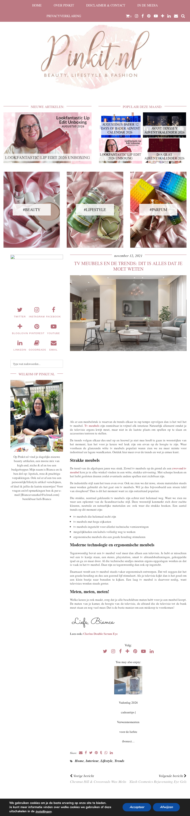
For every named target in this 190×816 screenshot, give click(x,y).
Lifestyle (107, 760)
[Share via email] (81, 753)
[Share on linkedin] (111, 753)
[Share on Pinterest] (96, 753)
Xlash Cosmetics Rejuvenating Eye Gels (158, 778)
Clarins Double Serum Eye (100, 633)
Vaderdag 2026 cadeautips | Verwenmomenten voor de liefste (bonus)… (128, 721)
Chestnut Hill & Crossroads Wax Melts (98, 778)
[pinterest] (149, 16)
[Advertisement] (128, 384)
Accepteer (137, 807)
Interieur (92, 760)
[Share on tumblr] (101, 753)
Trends (119, 760)
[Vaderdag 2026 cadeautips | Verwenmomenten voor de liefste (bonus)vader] (128, 680)
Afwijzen (166, 807)
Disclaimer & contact (105, 5)
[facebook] (143, 16)
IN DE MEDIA (147, 5)
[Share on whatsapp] (106, 753)
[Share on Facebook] (86, 753)
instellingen (43, 812)
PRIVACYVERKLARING (64, 16)
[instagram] (136, 16)
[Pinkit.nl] (95, 48)
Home (37, 5)
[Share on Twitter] (91, 753)
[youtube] (156, 16)
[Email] (176, 16)
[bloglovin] (162, 16)
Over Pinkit (64, 5)
